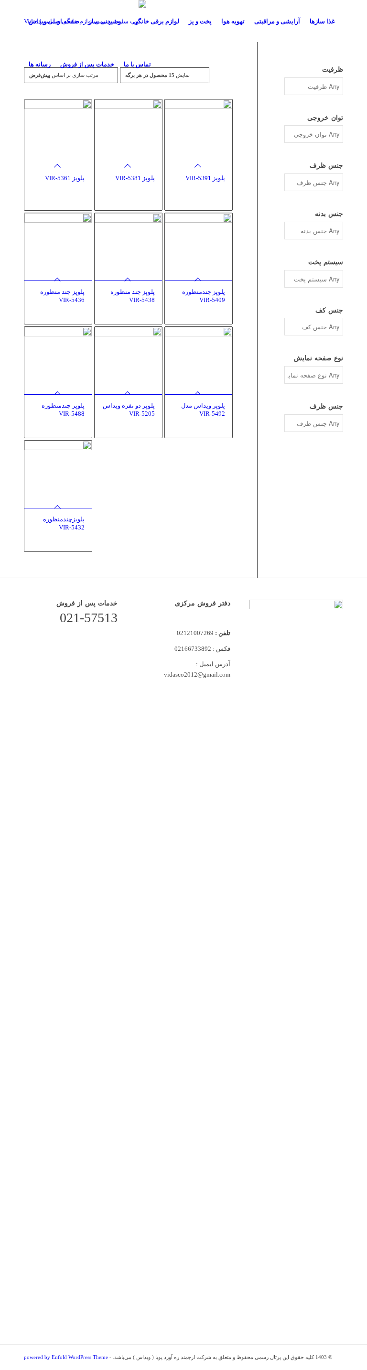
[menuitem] (54, 21)
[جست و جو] (164, 64)
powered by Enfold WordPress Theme (66, 1357)
